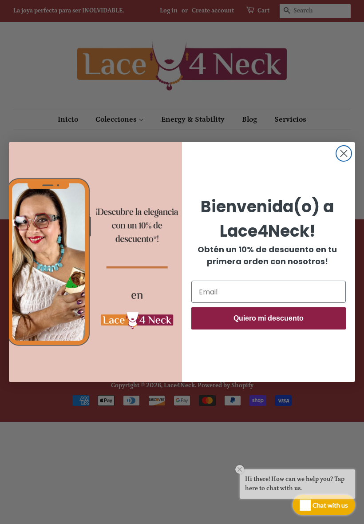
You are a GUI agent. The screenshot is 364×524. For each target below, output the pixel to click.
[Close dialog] (344, 153)
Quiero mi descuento (268, 318)
